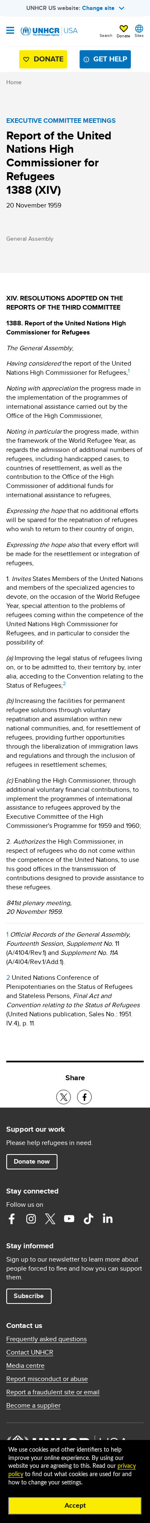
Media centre (25, 1365)
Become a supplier (33, 1405)
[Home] (48, 31)
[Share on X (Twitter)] (63, 1097)
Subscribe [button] (29, 1296)
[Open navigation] (10, 31)
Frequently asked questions (46, 1339)
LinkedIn (107, 1218)
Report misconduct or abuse (47, 1379)
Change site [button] (98, 8)
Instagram (30, 1218)
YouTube (69, 1218)
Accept (75, 1505)
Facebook (11, 1218)
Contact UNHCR (29, 1352)
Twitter (50, 1218)
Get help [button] (110, 59)
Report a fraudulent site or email (53, 1392)
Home (14, 82)
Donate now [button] (32, 1161)
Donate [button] (123, 36)
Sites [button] (139, 35)
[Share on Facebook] (84, 1097)
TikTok (88, 1218)
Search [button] (106, 35)
